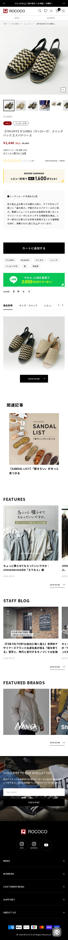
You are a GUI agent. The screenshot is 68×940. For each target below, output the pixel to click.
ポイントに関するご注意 (14, 153)
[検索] (39, 11)
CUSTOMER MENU (13, 886)
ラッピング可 (21, 123)
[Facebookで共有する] (14, 291)
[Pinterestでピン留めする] (18, 291)
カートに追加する (34, 248)
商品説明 (8, 305)
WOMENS (51, 18)
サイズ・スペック (28, 305)
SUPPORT (9, 899)
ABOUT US (9, 912)
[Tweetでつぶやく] (23, 291)
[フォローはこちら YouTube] (46, 845)
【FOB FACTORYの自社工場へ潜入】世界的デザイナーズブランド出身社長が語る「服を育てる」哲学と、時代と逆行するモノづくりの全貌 (30, 648)
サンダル (39, 260)
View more (34, 378)
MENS (17, 18)
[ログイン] (51, 11)
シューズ (27, 23)
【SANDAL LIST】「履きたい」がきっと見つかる (34, 471)
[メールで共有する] (29, 292)
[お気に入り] (45, 10)
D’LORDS (15, 23)
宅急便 (35, 266)
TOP (5, 23)
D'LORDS (10, 260)
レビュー (48, 305)
